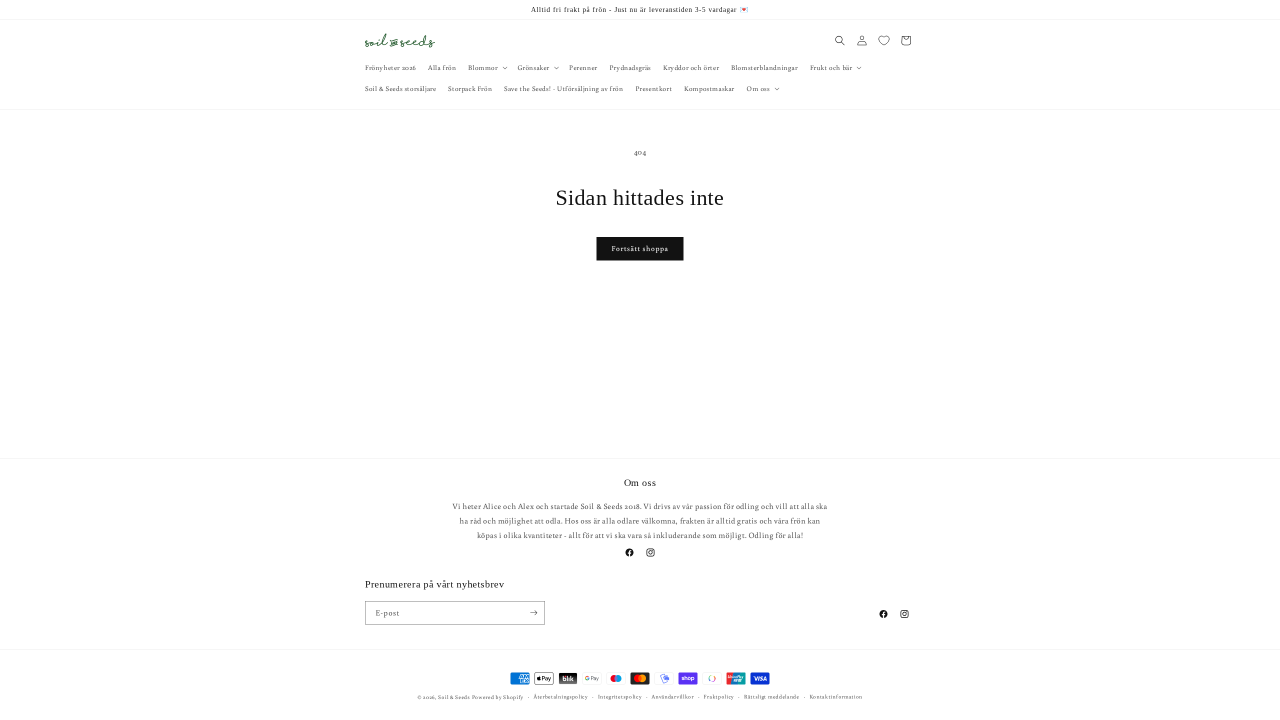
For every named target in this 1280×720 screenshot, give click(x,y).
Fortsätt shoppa (640, 248)
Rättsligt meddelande (772, 696)
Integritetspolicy (620, 696)
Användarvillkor (673, 696)
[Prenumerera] (533, 612)
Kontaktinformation (836, 696)
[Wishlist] (884, 41)
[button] (486, 67)
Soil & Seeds (454, 697)
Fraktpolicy (719, 696)
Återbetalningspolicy (561, 696)
